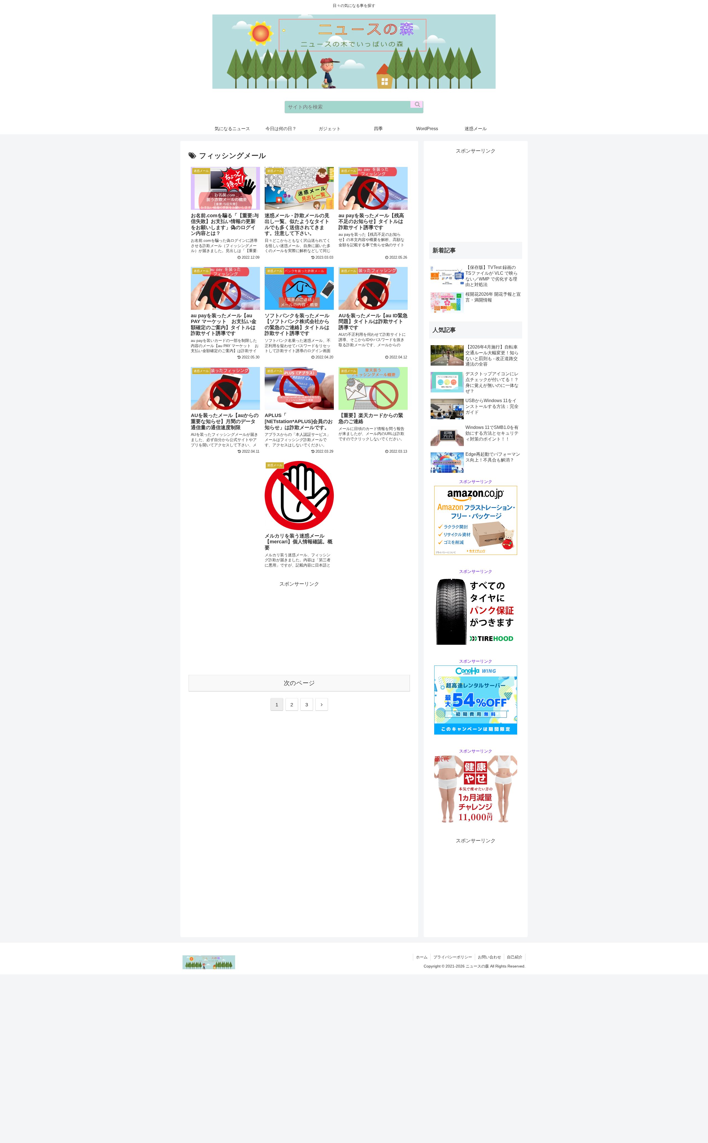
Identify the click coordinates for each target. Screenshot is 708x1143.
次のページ (299, 683)
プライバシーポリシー (452, 957)
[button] (416, 104)
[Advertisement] (299, 627)
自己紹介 (514, 957)
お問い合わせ (489, 957)
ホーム (422, 957)
